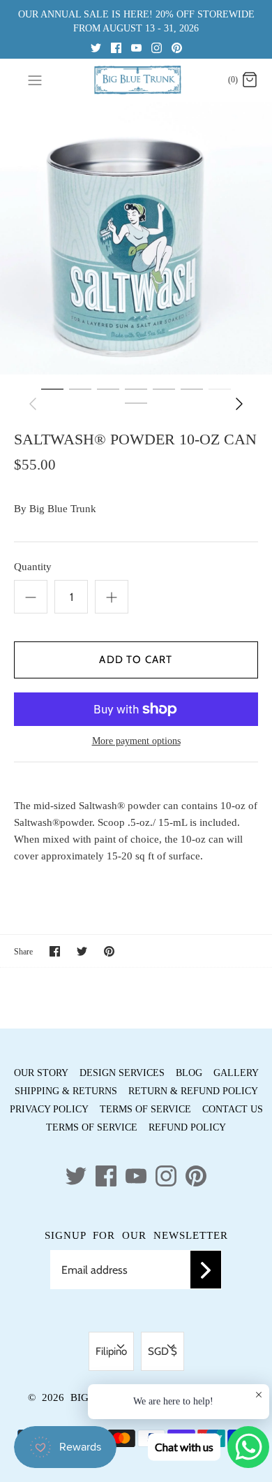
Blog (189, 1073)
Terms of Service (145, 1109)
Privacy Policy (49, 1109)
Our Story (41, 1073)
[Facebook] (116, 47)
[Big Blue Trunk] (136, 80)
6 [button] (191, 388)
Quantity (33, 566)
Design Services (122, 1073)
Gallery (236, 1073)
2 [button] (80, 388)
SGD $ (162, 1351)
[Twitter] (96, 47)
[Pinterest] (177, 47)
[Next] (239, 403)
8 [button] (136, 402)
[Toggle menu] (35, 80)
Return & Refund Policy (193, 1091)
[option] (136, 238)
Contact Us (232, 1109)
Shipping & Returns (66, 1091)
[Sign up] (205, 1269)
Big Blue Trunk (62, 508)
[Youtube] (136, 47)
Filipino (111, 1351)
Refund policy (187, 1127)
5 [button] (163, 388)
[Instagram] (156, 47)
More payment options (136, 741)
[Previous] (33, 403)
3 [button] (108, 388)
